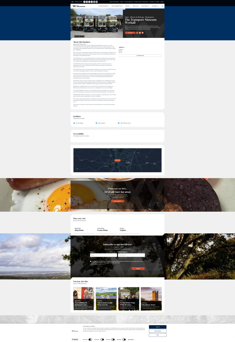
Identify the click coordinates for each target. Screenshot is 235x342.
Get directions (140, 55)
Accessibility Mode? (78, 1)
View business (117, 201)
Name (92, 252)
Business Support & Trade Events (141, 1)
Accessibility (154, 6)
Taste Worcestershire (103, 6)
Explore (127, 6)
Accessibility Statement (154, 1)
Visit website (130, 32)
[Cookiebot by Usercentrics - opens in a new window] (75, 340)
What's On (135, 6)
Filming (162, 1)
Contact (122, 1)
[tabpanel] (97, 24)
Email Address (122, 252)
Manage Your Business (114, 1)
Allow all (158, 326)
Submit (138, 268)
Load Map (117, 160)
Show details (131, 339)
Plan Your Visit (145, 6)
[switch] (102, 340)
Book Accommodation (116, 6)
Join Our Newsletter (129, 1)
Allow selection (157, 330)
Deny (158, 334)
